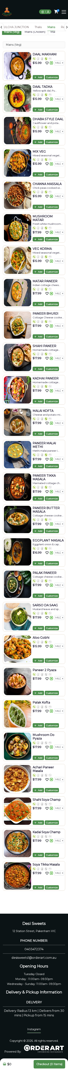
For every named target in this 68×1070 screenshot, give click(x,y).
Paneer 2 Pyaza (44, 670)
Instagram (34, 1029)
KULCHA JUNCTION (15, 27)
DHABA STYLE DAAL (48, 119)
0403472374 (34, 949)
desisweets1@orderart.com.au (34, 958)
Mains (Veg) (11, 32)
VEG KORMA (42, 249)
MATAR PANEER (45, 281)
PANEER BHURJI (45, 313)
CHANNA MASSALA (47, 184)
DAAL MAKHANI (45, 54)
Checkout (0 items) (49, 1064)
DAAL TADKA (42, 87)
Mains (51, 27)
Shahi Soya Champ (47, 799)
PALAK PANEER (44, 573)
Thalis (38, 27)
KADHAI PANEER (46, 378)
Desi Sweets (34, 923)
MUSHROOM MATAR (43, 218)
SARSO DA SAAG (45, 605)
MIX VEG (39, 151)
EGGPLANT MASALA (48, 540)
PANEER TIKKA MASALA (44, 477)
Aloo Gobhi (41, 637)
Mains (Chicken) (35, 32)
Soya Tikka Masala (46, 864)
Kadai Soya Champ (46, 832)
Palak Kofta (41, 702)
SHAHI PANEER (44, 346)
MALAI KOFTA (43, 411)
